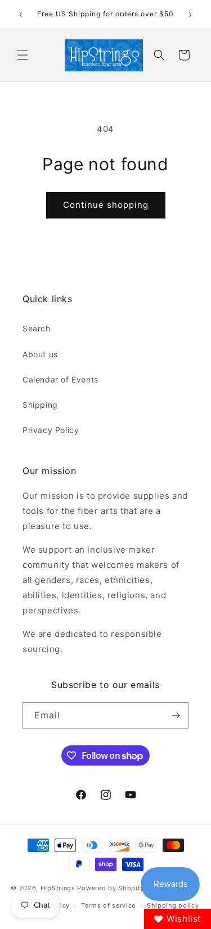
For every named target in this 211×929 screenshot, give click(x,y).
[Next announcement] (190, 14)
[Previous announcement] (20, 14)
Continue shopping (106, 204)
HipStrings (58, 888)
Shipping (40, 404)
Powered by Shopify (110, 888)
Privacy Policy (51, 430)
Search (37, 328)
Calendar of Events (60, 379)
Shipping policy (173, 905)
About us (40, 354)
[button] (22, 55)
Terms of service (108, 905)
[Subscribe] (175, 715)
